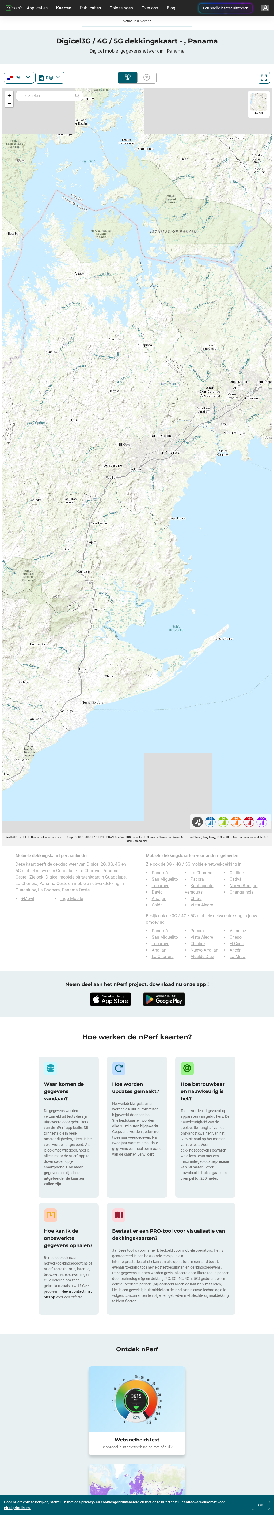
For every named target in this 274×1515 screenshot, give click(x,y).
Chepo (236, 937)
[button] (9, 95)
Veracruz (238, 930)
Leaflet (10, 837)
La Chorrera (201, 872)
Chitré (196, 898)
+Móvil (27, 898)
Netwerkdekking (128, 78)
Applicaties (37, 7)
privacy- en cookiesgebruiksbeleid (110, 1502)
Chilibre (237, 872)
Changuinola (242, 892)
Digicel (51, 877)
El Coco (237, 943)
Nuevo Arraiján (243, 885)
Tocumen (160, 885)
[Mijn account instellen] (265, 8)
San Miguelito (165, 879)
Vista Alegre (202, 905)
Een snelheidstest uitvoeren (225, 8)
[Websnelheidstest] (137, 1399)
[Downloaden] (110, 999)
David (157, 892)
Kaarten (63, 7)
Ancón (236, 950)
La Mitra (237, 956)
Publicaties (90, 7)
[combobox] (19, 78)
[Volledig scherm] (264, 78)
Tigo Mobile (71, 898)
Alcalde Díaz (202, 956)
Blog (171, 7)
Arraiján (159, 898)
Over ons (150, 7)
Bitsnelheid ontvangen (146, 78)
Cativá (236, 879)
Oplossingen (121, 7)
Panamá (160, 872)
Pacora (197, 879)
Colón (157, 905)
